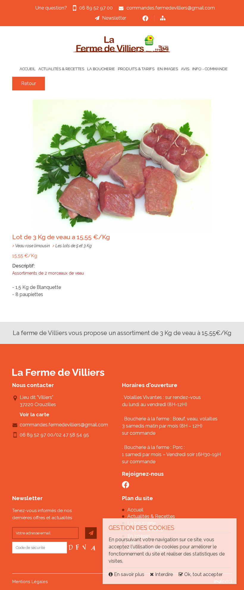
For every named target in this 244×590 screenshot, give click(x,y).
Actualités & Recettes (61, 69)
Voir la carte (34, 414)
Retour (28, 83)
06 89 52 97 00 (36, 435)
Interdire (163, 574)
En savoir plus (129, 574)
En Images (167, 69)
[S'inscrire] (91, 533)
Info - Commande (210, 69)
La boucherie (101, 69)
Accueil (27, 69)
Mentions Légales (30, 581)
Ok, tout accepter (203, 574)
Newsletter (114, 18)
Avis (185, 69)
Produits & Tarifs (136, 69)
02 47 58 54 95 (72, 435)
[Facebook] (145, 18)
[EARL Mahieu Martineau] (122, 43)
